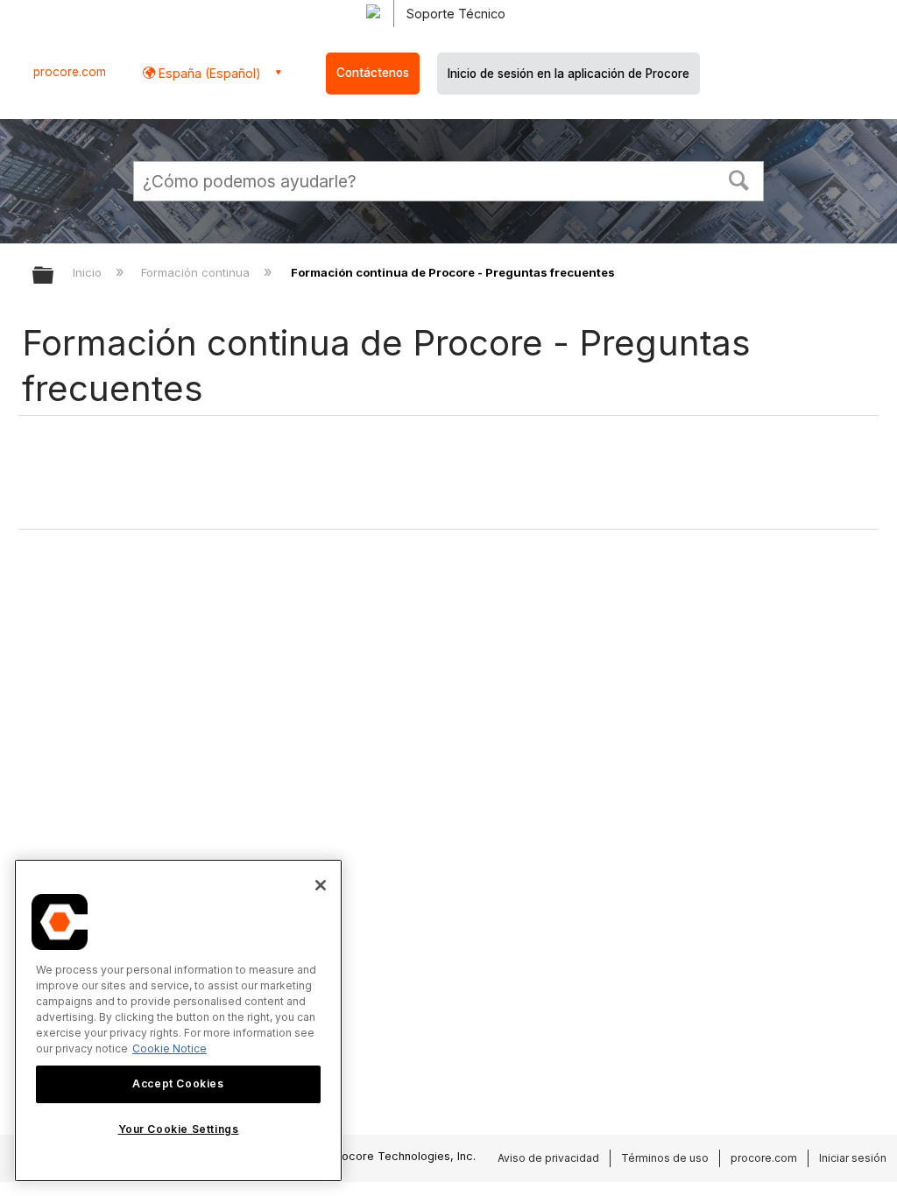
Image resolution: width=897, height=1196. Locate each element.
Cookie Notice (169, 1048)
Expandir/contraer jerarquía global (54, 276)
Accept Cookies (177, 1083)
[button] (739, 178)
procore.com (69, 72)
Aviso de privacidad (548, 1157)
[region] (178, 1020)
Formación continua (197, 272)
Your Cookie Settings (178, 1129)
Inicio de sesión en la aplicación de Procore (568, 74)
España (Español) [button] (208, 73)
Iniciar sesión (852, 1157)
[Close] (320, 885)
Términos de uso (665, 1157)
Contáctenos (372, 73)
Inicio (89, 272)
